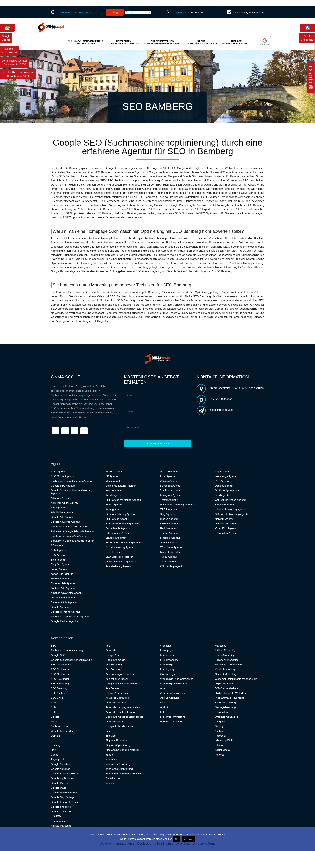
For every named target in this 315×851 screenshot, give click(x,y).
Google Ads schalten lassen (121, 683)
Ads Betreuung (114, 664)
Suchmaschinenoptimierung (67, 650)
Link (53, 749)
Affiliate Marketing (61, 825)
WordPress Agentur (171, 547)
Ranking (55, 745)
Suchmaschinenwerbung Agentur (70, 616)
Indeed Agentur (169, 518)
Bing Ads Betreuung (117, 740)
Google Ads (112, 655)
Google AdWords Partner (120, 726)
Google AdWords (115, 659)
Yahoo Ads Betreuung (118, 764)
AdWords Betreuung (117, 697)
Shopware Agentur (225, 504)
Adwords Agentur (61, 498)
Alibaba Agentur (169, 480)
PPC (53, 712)
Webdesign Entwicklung (174, 683)
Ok (176, 839)
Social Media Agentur (118, 528)
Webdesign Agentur (226, 476)
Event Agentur (114, 504)
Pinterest (220, 754)
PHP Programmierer (172, 721)
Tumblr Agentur (169, 533)
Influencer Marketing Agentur (177, 504)
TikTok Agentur (168, 509)
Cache (54, 754)
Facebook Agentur (170, 485)
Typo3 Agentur (168, 556)
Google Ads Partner (117, 693)
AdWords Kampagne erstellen (123, 707)
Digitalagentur (114, 552)
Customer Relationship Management (236, 678)
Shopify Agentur (169, 542)
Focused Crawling (225, 702)
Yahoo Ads (112, 759)
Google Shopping (61, 806)
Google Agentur (60, 607)
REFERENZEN (124, 42)
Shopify (219, 726)
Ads (108, 645)
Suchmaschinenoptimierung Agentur (72, 480)
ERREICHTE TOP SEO (162, 42)
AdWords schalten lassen (120, 712)
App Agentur (222, 471)
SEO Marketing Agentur (119, 556)
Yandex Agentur (60, 578)
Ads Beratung (113, 669)
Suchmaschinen (60, 726)
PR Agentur (112, 476)
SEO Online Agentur (62, 476)
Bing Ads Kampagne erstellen (122, 749)
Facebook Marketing (227, 659)
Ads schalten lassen (117, 678)
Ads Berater (112, 688)
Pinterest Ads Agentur (63, 583)
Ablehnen (188, 839)
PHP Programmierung (173, 716)
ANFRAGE (236, 42)
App (162, 688)
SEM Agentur (58, 550)
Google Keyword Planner (65, 802)
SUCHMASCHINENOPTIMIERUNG (85, 42)
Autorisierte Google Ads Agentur (69, 526)
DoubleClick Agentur (226, 523)
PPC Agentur (58, 554)
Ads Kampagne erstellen (120, 674)
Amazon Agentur (169, 471)
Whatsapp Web (224, 740)
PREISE (201, 42)
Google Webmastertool (64, 792)
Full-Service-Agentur (117, 518)
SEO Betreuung (60, 683)
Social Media (222, 749)
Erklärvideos (222, 712)
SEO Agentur (58, 471)
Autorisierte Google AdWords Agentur (72, 531)
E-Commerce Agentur (118, 533)
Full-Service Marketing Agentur (123, 499)
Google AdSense (60, 768)
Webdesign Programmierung (176, 678)
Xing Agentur (167, 514)
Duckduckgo (113, 778)
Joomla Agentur (169, 561)
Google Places (59, 783)
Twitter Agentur (169, 499)
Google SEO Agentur (63, 485)
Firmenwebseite (169, 659)
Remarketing (58, 820)
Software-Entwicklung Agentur (232, 514)
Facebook (220, 735)
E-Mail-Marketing (225, 655)
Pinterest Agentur (170, 537)
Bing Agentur (58, 559)
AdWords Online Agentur (65, 502)
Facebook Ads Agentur (64, 602)
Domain (55, 735)
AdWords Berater (115, 721)
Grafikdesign (167, 674)
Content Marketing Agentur (230, 499)
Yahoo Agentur (59, 569)
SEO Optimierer (60, 669)
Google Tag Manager (63, 797)
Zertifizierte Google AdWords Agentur (72, 540)
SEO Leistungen (60, 678)
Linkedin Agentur (170, 523)
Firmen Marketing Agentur (121, 514)
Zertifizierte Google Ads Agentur (69, 535)
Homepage (166, 650)
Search (55, 721)
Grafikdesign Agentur (227, 490)
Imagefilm (220, 721)
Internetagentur (114, 490)
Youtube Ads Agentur (63, 588)
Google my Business (63, 778)
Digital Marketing (224, 683)
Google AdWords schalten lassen (125, 716)
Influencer (220, 745)
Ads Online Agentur (62, 512)
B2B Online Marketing (227, 688)
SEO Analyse (58, 693)
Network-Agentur (224, 518)
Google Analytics (60, 764)
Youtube (219, 730)
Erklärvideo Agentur (226, 533)
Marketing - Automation (228, 664)
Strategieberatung (225, 707)
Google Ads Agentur (62, 517)
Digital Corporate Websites (230, 693)
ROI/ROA (56, 816)
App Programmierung (172, 693)
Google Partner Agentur (64, 621)
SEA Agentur (58, 545)
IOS (162, 702)
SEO (53, 645)
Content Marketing (225, 674)
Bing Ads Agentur (61, 564)
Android (164, 707)
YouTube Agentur (170, 490)
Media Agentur (114, 480)
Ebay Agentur (168, 476)
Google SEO (58, 655)
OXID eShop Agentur (172, 566)
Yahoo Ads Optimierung (119, 768)
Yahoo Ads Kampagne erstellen (124, 773)
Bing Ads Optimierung (118, 745)
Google (55, 716)
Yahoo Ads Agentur (62, 573)
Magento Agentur (170, 552)
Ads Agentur (58, 507)
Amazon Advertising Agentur (67, 592)
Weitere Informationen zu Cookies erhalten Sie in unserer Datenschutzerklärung (158, 843)
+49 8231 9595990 (193, 12)
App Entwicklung (169, 697)
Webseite (165, 645)
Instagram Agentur (171, 495)
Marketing (220, 645)
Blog (115, 12)
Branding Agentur (116, 537)
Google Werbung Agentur (65, 611)
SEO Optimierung (61, 664)
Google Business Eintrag (65, 773)
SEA (53, 702)
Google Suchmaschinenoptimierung (71, 659)
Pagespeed (57, 759)
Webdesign (166, 664)
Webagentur (113, 509)
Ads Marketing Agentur (119, 566)
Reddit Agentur (168, 528)
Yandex (110, 783)
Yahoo (109, 754)
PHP (162, 712)
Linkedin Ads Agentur (63, 597)
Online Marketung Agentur (121, 485)
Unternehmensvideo (226, 716)
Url (52, 740)
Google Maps (58, 787)
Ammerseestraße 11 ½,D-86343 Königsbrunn (236, 387)
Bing (108, 730)
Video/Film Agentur (226, 528)
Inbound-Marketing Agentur (230, 509)
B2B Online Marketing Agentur (123, 523)
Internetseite (167, 655)
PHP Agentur (222, 480)
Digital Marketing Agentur (120, 547)
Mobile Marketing (225, 669)
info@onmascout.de (253, 12)
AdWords (111, 650)
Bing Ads (111, 735)
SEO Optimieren (60, 674)
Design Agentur (224, 485)
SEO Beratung (59, 688)
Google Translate (61, 811)
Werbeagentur (114, 471)
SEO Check (57, 697)
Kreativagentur (114, 495)
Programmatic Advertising (229, 697)
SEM (53, 707)
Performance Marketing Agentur (124, 542)
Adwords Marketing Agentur (121, 561)
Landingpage (167, 669)
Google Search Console (64, 730)
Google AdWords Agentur (65, 521)
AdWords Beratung (116, 702)
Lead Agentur (222, 495)
